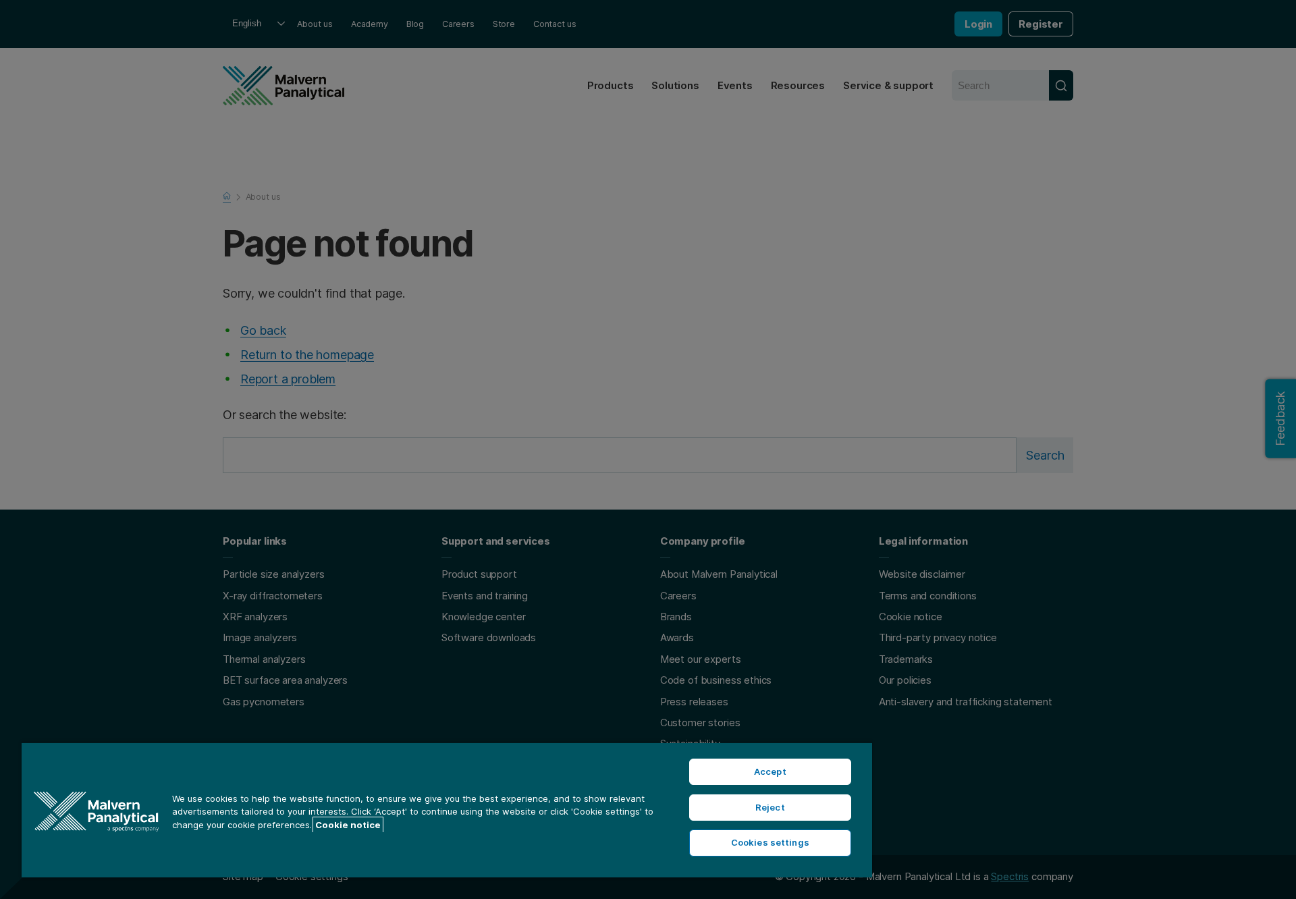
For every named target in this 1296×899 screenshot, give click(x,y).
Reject (770, 807)
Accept (770, 771)
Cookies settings (770, 842)
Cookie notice (348, 824)
